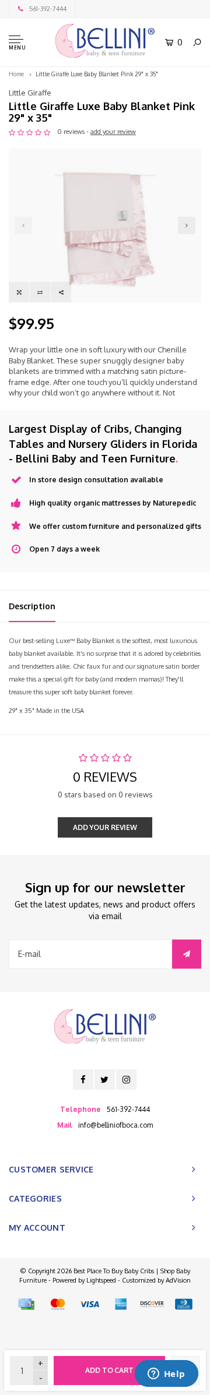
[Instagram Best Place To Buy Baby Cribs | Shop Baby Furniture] (126, 1079)
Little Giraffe (30, 92)
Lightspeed (101, 1280)
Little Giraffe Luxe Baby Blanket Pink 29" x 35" (97, 73)
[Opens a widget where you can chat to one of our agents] (166, 1374)
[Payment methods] (26, 1304)
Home (16, 73)
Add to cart (109, 1370)
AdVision (178, 1280)
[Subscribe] (186, 954)
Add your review (105, 827)
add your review (113, 132)
